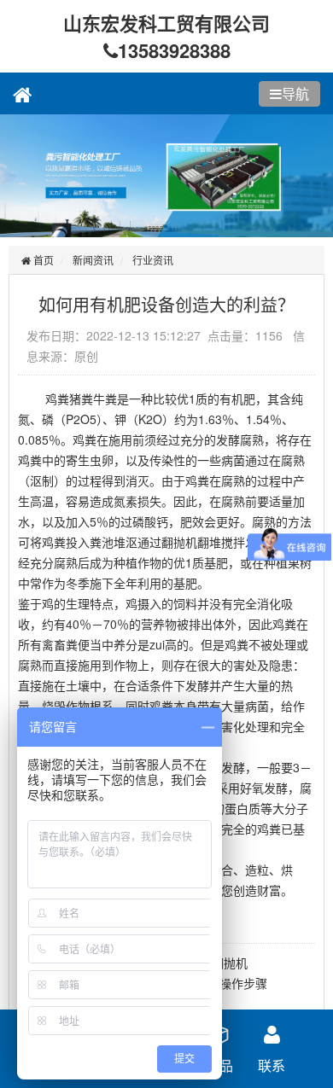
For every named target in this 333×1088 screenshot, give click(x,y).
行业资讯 (152, 260)
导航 (295, 93)
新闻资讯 (93, 260)
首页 (42, 260)
